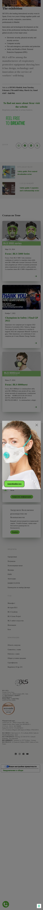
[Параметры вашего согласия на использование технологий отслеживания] (39, 906)
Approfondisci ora (14, 484)
